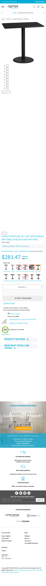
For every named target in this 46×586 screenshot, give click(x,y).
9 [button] (7, 88)
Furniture (8, 19)
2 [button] (7, 69)
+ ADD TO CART (22, 293)
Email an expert (15, 314)
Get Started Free (23, 428)
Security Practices (13, 572)
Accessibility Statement (31, 543)
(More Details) (24, 246)
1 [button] (7, 66)
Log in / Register (6, 536)
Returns (27, 538)
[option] (23, 42)
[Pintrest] (24, 493)
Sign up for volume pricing (9, 1)
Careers (4, 550)
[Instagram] (28, 493)
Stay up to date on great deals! (22, 497)
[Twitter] (20, 493)
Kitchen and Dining (17, 19)
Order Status (5, 538)
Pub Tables (26, 19)
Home (3, 19)
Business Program (7, 541)
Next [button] (4, 233)
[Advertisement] (23, 372)
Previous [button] (6, 92)
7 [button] (7, 83)
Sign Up (40, 500)
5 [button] (7, 77)
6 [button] (7, 80)
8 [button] (7, 85)
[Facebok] (16, 493)
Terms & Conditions (19, 570)
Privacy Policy (32, 570)
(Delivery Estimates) (37, 251)
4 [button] (7, 74)
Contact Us (28, 541)
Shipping (27, 536)
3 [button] (7, 71)
